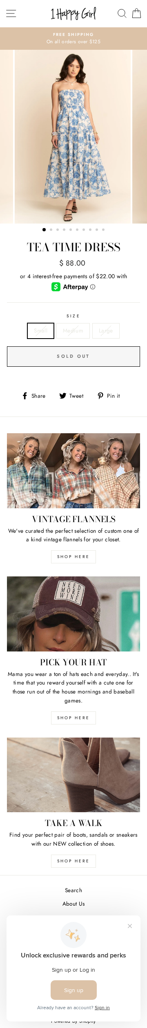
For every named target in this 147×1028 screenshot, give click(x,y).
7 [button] (84, 230)
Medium (73, 330)
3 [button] (58, 230)
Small (40, 330)
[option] (73, 38)
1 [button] (44, 230)
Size (73, 316)
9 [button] (98, 230)
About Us (73, 904)
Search (73, 890)
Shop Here (73, 718)
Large (106, 330)
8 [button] (91, 230)
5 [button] (71, 230)
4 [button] (65, 230)
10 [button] (104, 230)
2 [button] (52, 230)
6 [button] (78, 230)
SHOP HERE (73, 557)
